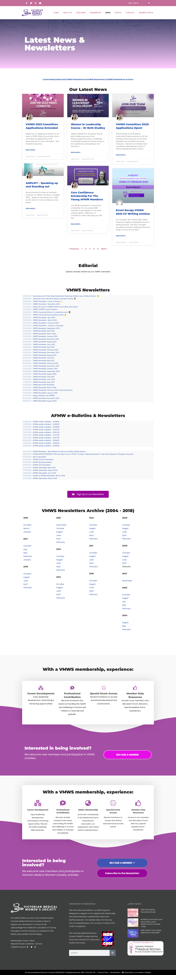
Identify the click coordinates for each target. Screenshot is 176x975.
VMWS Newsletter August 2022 (45, 342)
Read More (27, 924)
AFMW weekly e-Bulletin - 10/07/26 (46, 438)
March (26, 528)
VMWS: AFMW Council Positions (45, 309)
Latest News (49, 79)
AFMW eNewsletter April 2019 (44, 468)
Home (56, 12)
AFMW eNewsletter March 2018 (45, 478)
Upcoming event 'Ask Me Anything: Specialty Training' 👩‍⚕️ (54, 299)
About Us (67, 12)
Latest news (134, 904)
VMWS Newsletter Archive (120, 79)
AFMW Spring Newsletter (42, 462)
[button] (149, 3)
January (27, 531)
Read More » (31, 150)
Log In (135, 3)
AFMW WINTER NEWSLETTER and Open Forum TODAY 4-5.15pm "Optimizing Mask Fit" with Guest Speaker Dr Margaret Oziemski (83, 454)
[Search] (113, 953)
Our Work (81, 12)
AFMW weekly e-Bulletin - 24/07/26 (46, 432)
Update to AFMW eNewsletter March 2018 (49, 476)
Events (118, 12)
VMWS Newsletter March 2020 (44, 387)
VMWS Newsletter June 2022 (44, 344)
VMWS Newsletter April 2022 (44, 347)
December (61, 525)
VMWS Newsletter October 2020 (45, 369)
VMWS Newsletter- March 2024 (45, 320)
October (27, 525)
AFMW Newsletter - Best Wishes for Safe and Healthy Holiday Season (59, 451)
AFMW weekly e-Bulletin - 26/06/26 (46, 440)
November (127, 580)
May (25, 552)
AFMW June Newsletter (42, 465)
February (27, 556)
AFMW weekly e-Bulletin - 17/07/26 (46, 435)
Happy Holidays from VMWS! (44, 395)
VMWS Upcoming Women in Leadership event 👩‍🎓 (52, 312)
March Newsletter (39, 457)
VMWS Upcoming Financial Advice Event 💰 (49, 315)
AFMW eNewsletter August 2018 (45, 470)
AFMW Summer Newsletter (43, 459)
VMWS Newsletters (76, 79)
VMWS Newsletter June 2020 (44, 379)
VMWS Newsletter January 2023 (45, 336)
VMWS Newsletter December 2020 (46, 366)
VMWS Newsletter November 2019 (46, 398)
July (124, 601)
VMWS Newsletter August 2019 (45, 401)
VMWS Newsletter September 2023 (46, 328)
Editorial (60, 79)
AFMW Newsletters (96, 79)
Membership (95, 12)
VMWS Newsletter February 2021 (45, 363)
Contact (130, 12)
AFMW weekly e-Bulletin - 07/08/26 (46, 427)
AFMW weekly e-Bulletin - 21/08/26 (46, 422)
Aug (25, 549)
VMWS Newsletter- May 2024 (44, 317)
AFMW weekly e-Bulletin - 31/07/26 (46, 430)
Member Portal (146, 12)
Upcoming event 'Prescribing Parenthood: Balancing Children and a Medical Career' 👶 (66, 296)
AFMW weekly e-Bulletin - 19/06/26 (46, 443)
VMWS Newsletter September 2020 (46, 371)
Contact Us (38, 924)
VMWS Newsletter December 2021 (46, 352)
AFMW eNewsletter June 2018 (44, 473)
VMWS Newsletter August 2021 (45, 355)
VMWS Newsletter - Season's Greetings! (48, 325)
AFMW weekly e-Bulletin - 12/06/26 (46, 446)
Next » (104, 248)
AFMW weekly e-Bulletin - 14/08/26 (46, 424)
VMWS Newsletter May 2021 (44, 361)
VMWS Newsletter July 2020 (43, 377)
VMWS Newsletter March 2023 (44, 334)
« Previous (74, 248)
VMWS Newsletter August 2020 (45, 374)
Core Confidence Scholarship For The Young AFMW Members (87, 196)
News (108, 12)
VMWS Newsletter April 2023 (44, 331)
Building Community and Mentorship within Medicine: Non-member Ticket (151, 923)
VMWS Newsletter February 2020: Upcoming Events (53, 390)
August (26, 577)
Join (130, 3)
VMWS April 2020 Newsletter (44, 385)
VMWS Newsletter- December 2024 (46, 304)
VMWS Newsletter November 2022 (46, 339)
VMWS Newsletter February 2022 (45, 350)
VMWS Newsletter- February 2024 (46, 323)
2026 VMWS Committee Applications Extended (151, 931)
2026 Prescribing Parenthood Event (148, 911)
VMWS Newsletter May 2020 (44, 382)
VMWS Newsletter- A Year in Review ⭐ (48, 301)
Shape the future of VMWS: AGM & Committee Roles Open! (55, 307)
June (25, 580)
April (25, 584)
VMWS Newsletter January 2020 (45, 393)
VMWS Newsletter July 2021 (43, 358)
